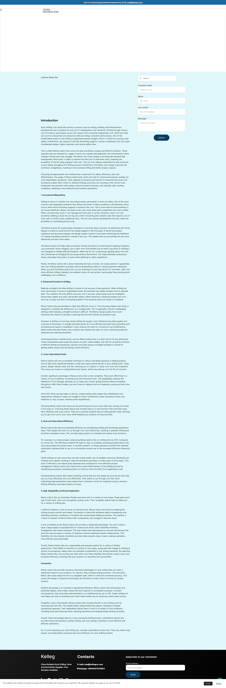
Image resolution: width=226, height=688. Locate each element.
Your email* (143, 107)
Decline (218, 683)
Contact (179, 10)
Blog (157, 10)
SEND (133, 675)
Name (140, 96)
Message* (142, 118)
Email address (132, 663)
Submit (161, 137)
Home (148, 10)
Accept (208, 683)
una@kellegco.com (135, 2)
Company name (145, 85)
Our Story (167, 10)
